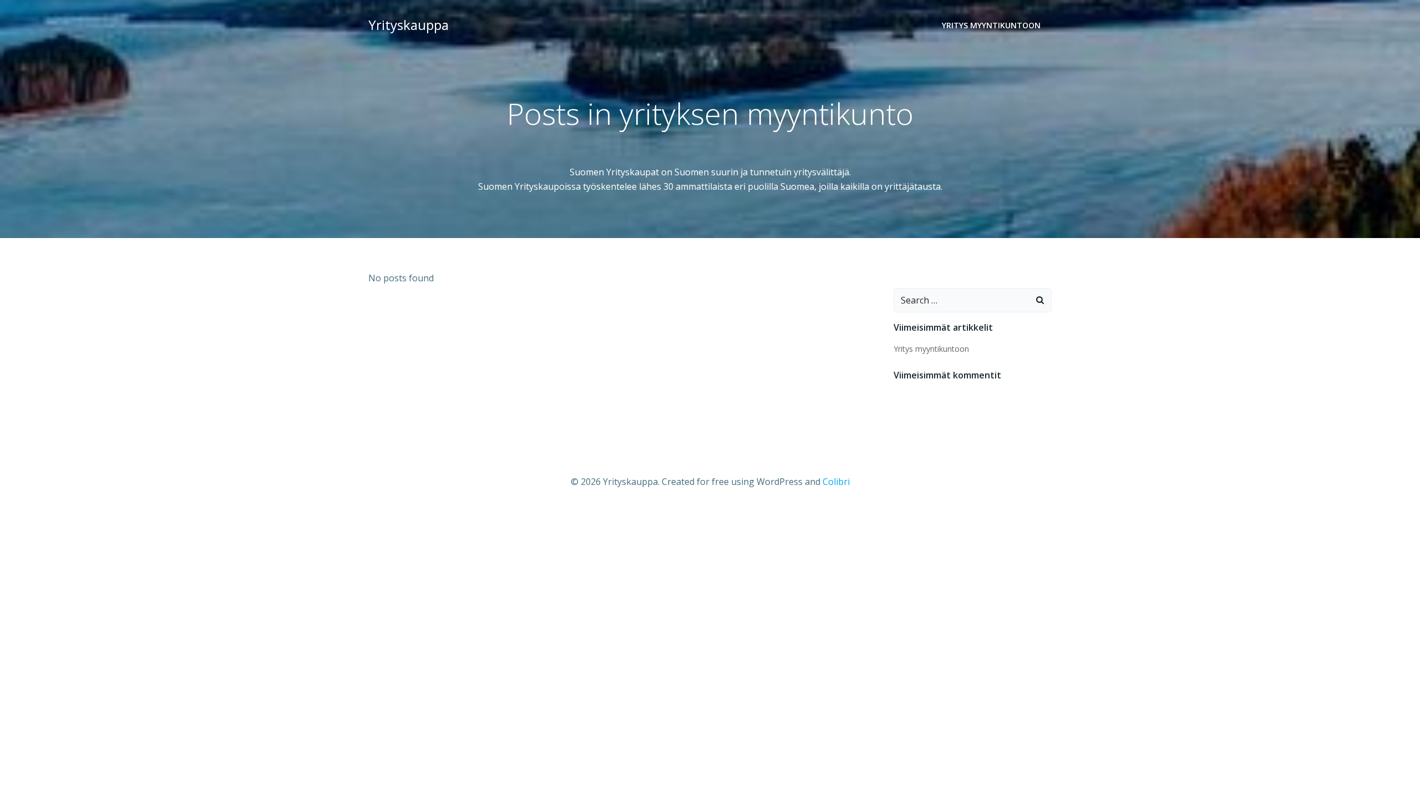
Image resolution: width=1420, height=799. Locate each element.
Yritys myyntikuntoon (991, 25)
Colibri (836, 482)
